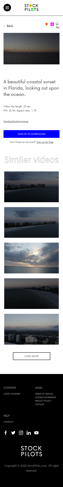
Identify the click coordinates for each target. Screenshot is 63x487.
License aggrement (45, 397)
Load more (31, 356)
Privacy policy (43, 401)
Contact (8, 422)
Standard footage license (16, 121)
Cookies (39, 404)
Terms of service (44, 394)
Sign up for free (45, 142)
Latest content (12, 394)
